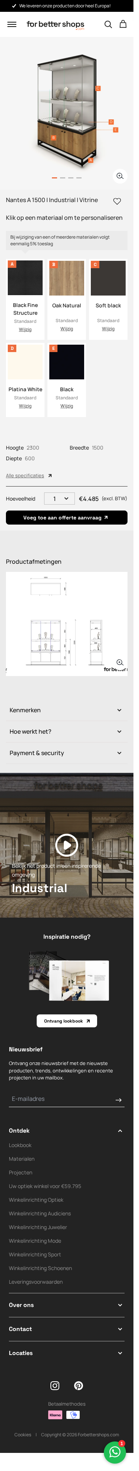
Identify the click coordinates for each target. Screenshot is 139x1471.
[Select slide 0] (54, 177)
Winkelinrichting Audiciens (40, 1213)
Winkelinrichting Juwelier (38, 1227)
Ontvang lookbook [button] (63, 1021)
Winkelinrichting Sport (35, 1254)
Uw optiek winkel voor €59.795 (45, 1186)
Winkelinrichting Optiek (36, 1199)
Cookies (22, 1434)
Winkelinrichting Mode (35, 1240)
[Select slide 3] (79, 177)
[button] (12, 24)
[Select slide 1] (62, 177)
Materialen (21, 1158)
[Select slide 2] (70, 177)
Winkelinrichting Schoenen (40, 1268)
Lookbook (20, 1145)
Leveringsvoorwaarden (36, 1281)
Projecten (20, 1172)
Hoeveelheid (20, 498)
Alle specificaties (25, 475)
